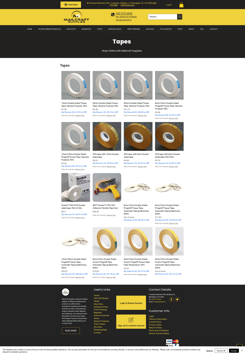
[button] (181, 4)
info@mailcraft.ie (127, 5)
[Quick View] (75, 85)
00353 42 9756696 (128, 17)
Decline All (221, 350)
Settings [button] (209, 350)
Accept (234, 350)
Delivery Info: (80, 115)
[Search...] (179, 17)
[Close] (241, 350)
